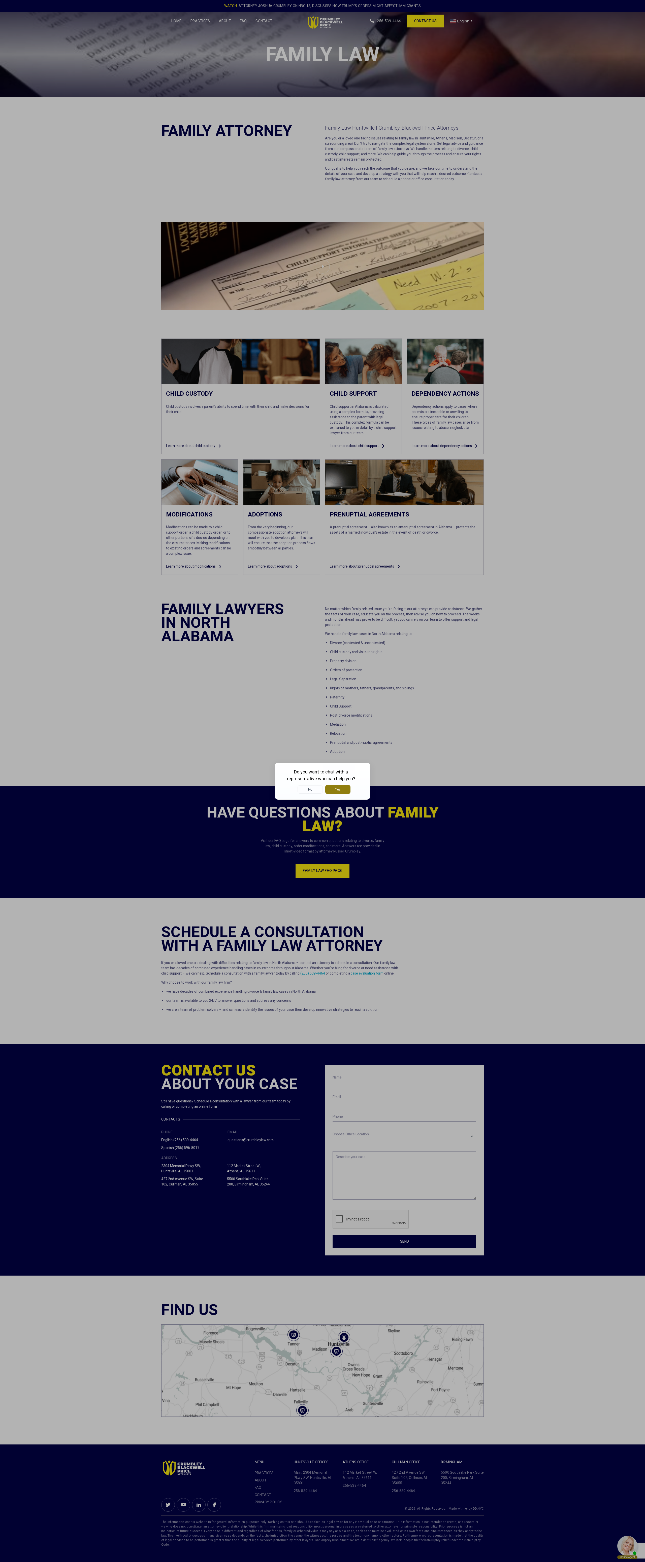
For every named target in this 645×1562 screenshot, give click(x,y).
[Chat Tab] (322, 781)
